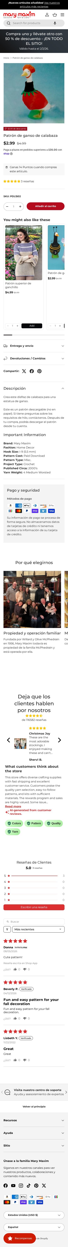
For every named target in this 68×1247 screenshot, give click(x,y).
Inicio (6, 58)
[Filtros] (7, 929)
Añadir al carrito (45, 206)
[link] (23, 252)
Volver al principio (34, 1106)
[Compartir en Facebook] (32, 371)
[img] (34, 716)
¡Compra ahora (45, 6)
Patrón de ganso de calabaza (28, 58)
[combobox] (34, 23)
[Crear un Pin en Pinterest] (39, 371)
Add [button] (31, 325)
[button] (55, 23)
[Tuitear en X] (24, 371)
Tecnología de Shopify (36, 1238)
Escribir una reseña (34, 907)
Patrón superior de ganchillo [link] (18, 285)
